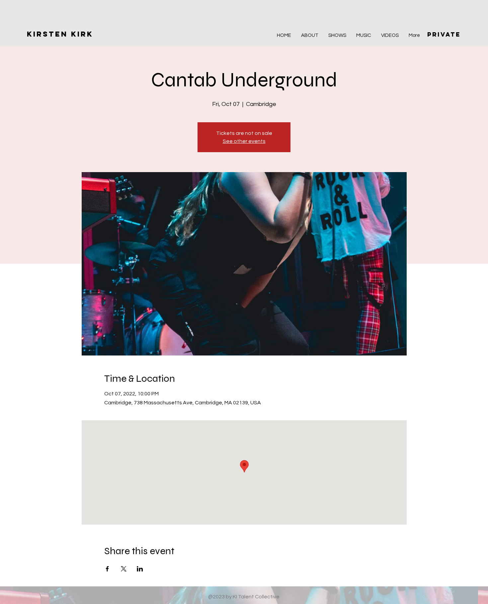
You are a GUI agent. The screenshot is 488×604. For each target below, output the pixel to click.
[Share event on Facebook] (107, 568)
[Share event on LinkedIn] (140, 568)
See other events (244, 141)
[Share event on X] (124, 568)
